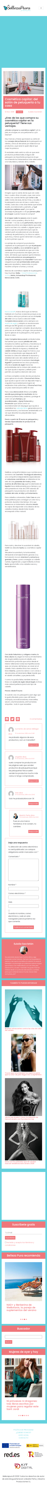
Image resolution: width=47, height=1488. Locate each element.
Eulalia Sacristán (35, 112)
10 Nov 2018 (9, 112)
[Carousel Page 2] (22, 1319)
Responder (33, 745)
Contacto (23, 1438)
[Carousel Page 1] (20, 1319)
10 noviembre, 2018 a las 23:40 (25, 794)
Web (10, 902)
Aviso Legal (23, 1435)
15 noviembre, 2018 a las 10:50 (24, 759)
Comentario (14, 856)
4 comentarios (36, 719)
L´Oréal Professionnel (29, 273)
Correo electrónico (17, 893)
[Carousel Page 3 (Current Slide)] (24, 1319)
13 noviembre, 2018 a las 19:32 (29, 817)
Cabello (19, 112)
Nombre (12, 884)
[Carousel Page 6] (28, 1415)
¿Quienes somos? (23, 1432)
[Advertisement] (23, 41)
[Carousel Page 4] (26, 1319)
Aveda (7, 275)
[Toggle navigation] (41, 8)
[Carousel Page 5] (26, 1415)
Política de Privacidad (23, 1430)
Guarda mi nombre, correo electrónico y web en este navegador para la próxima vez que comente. (21, 917)
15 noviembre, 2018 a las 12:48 (24, 733)
